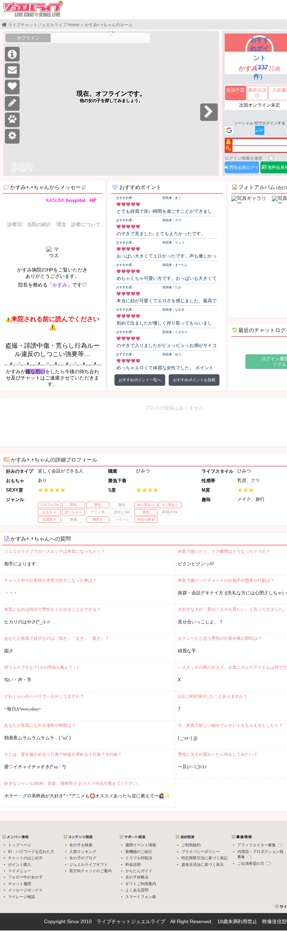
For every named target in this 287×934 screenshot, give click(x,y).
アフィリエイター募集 (257, 845)
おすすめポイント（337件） (259, 57)
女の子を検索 (80, 845)
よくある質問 (136, 890)
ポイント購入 (19, 864)
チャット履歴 (19, 884)
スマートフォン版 (140, 897)
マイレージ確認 (21, 897)
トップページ (19, 845)
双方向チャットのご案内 (90, 871)
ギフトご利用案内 (140, 884)
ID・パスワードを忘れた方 (31, 851)
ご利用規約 (191, 845)
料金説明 (133, 864)
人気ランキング (82, 851)
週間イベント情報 (140, 845)
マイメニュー (19, 871)
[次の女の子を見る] (209, 112)
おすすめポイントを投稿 (194, 380)
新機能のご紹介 (138, 851)
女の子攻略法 (136, 877)
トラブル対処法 (138, 858)
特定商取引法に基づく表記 (204, 858)
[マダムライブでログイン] (259, 131)
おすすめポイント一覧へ (140, 380)
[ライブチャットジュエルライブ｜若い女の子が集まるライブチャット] (33, 9)
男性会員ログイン (243, 169)
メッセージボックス (25, 890)
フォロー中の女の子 (25, 877)
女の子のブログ (82, 858)
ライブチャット (114, 921)
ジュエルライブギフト (88, 864)
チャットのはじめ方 (25, 858)
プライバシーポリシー (200, 851)
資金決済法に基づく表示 (202, 864)
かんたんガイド (138, 871)
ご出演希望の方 (251, 863)
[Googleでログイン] (229, 131)
